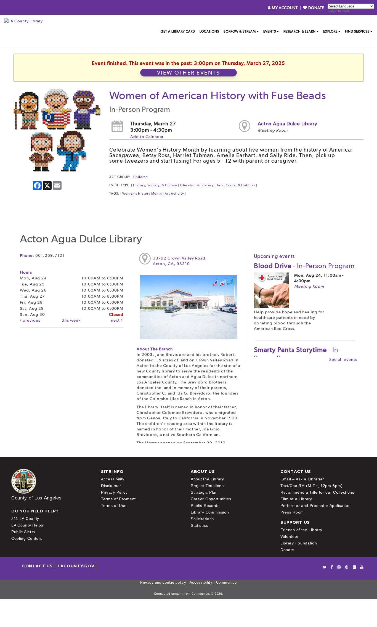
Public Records (205, 505)
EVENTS (269, 31)
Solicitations (202, 519)
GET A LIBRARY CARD (178, 31)
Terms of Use (113, 505)
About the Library (207, 479)
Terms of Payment (118, 499)
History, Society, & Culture (155, 185)
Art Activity (174, 193)
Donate (287, 549)
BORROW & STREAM (240, 31)
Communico (226, 582)
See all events (343, 359)
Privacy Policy (114, 492)
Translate (343, 10)
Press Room (292, 512)
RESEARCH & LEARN (299, 31)
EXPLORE (330, 31)
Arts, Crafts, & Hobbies (236, 185)
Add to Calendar (147, 136)
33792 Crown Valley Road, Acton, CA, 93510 (180, 261)
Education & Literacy (197, 185)
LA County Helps (27, 525)
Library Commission (210, 512)
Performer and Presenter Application (315, 505)
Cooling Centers (27, 538)
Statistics (199, 525)
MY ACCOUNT (285, 8)
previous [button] (31, 320)
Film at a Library (296, 499)
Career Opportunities (211, 499)
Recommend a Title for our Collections (317, 492)
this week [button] (71, 320)
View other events (188, 72)
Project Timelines (207, 485)
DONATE (315, 8)
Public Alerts (23, 532)
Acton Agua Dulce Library (287, 123)
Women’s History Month (142, 193)
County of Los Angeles (36, 498)
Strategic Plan (204, 492)
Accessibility (112, 479)
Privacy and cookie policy (163, 582)
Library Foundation (298, 543)
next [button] (116, 320)
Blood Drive (304, 265)
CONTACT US (37, 565)
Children (140, 177)
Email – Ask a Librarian (302, 479)
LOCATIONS (209, 31)
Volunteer (289, 536)
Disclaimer (111, 485)
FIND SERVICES (357, 31)
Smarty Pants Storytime (297, 353)
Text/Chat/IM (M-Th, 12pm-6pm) (311, 485)
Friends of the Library (301, 530)
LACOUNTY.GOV (76, 565)
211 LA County (25, 518)
